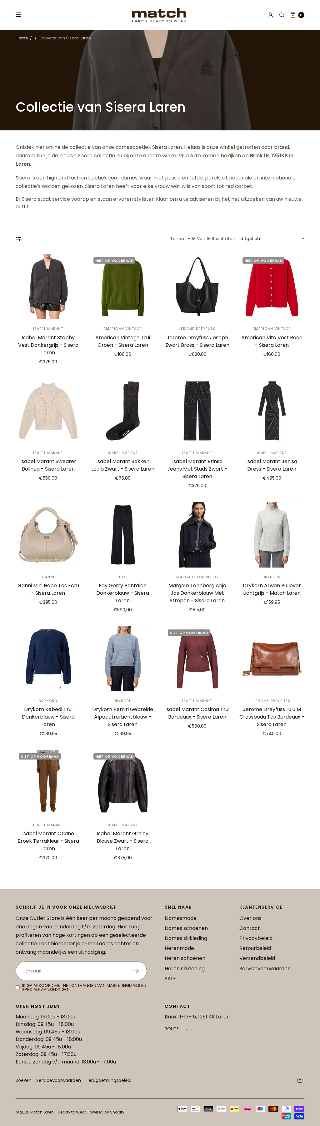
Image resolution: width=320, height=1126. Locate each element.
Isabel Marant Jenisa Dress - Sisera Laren (271, 465)
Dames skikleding (186, 938)
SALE (170, 978)
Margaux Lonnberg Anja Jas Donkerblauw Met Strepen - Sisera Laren (197, 593)
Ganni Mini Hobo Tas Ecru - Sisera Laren (48, 589)
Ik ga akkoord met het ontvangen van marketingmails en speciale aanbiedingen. (84, 987)
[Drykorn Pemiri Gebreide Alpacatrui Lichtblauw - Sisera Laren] (123, 659)
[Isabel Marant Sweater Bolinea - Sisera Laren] (48, 411)
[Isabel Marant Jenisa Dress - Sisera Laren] (272, 411)
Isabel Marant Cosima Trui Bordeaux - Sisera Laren (197, 713)
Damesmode (181, 918)
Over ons (250, 918)
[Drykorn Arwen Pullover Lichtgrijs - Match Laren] (272, 535)
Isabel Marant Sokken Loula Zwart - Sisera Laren (122, 465)
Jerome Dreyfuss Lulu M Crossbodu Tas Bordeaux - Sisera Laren (271, 717)
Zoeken (24, 1080)
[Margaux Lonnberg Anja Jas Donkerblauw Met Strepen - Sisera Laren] (197, 535)
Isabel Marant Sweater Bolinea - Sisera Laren (48, 465)
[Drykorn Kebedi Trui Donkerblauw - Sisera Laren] (48, 659)
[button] (176, 1029)
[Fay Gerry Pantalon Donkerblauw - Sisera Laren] (123, 535)
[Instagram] (300, 1080)
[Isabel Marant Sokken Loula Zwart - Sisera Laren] (123, 411)
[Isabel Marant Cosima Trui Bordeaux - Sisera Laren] (197, 659)
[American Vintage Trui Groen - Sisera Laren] (123, 287)
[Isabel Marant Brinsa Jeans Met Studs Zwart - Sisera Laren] (197, 411)
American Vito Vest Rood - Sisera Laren (271, 341)
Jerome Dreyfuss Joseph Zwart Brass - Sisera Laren (197, 341)
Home (22, 38)
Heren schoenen (185, 958)
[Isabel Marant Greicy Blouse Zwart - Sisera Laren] (123, 782)
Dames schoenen (186, 928)
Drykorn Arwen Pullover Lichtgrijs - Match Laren (272, 589)
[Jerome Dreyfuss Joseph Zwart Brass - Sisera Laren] (197, 287)
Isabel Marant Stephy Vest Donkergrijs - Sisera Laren (48, 345)
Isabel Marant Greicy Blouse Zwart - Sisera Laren (122, 841)
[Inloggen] (270, 15)
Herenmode (179, 948)
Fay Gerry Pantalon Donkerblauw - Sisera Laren (122, 593)
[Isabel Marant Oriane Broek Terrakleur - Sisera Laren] (48, 782)
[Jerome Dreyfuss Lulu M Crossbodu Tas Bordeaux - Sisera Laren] (272, 659)
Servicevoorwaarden (265, 968)
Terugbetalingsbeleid (109, 1080)
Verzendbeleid (257, 958)
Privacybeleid (255, 938)
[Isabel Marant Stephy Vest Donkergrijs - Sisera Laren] (48, 287)
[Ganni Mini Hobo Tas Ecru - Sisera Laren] (48, 535)
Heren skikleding (185, 968)
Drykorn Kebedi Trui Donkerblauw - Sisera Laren (48, 717)
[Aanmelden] (139, 971)
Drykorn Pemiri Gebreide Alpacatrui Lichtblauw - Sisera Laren (122, 717)
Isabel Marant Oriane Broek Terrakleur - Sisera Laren (48, 841)
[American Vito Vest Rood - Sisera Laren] (272, 287)
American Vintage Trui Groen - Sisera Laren (122, 341)
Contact (249, 928)
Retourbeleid (255, 948)
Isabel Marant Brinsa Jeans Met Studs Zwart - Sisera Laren (197, 469)
